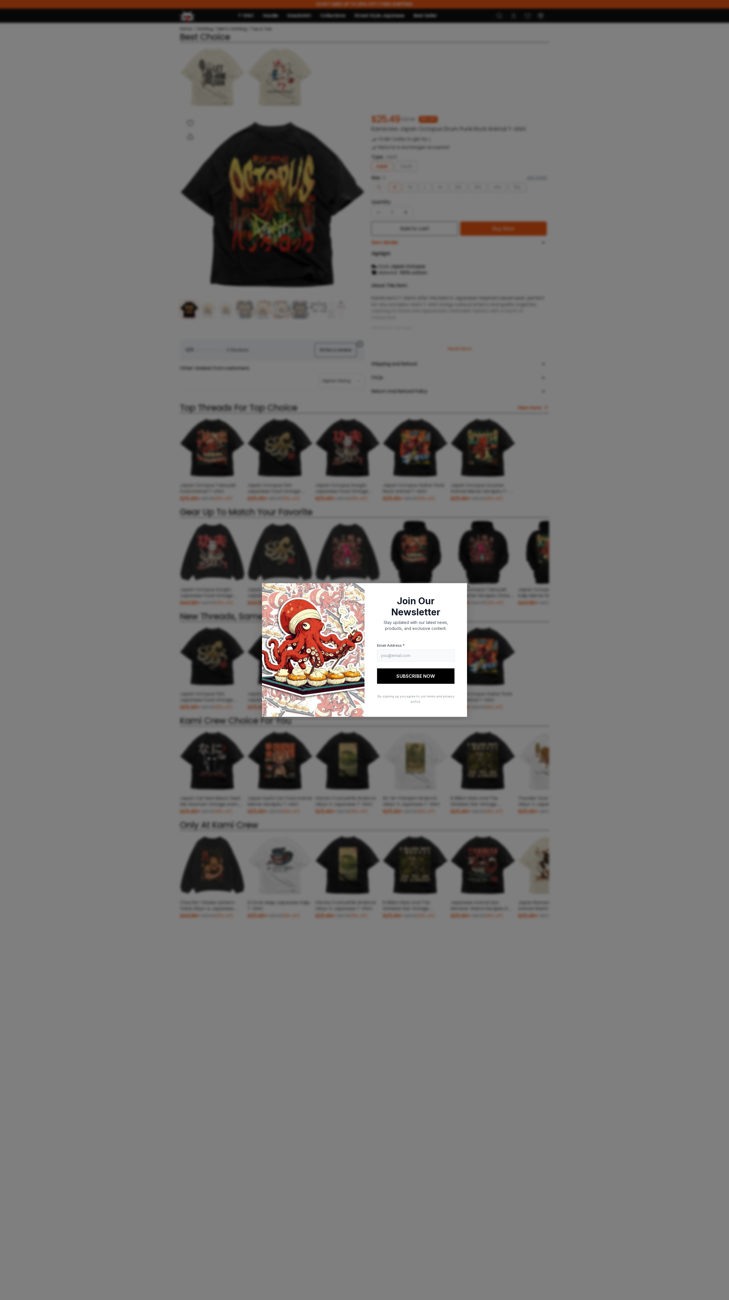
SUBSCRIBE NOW (415, 676)
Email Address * (391, 645)
